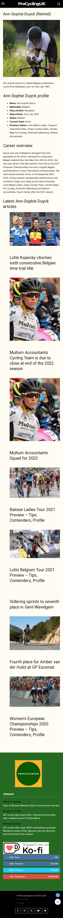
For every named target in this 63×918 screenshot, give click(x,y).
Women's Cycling (11, 801)
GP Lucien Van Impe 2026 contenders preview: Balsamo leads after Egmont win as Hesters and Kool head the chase (29, 831)
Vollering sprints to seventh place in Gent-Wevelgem (34, 604)
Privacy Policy (23, 899)
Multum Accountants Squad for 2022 (29, 455)
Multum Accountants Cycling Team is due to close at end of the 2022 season (32, 360)
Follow (54, 863)
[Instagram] (24, 910)
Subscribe (53, 876)
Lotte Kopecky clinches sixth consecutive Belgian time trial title (33, 263)
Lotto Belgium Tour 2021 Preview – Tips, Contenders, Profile (32, 575)
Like (56, 857)
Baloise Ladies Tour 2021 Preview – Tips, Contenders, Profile (32, 515)
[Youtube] (38, 910)
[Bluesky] (45, 910)
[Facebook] (17, 910)
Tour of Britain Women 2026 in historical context (31, 806)
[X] (31, 910)
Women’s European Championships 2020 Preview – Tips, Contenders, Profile (29, 726)
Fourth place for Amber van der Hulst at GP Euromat (35, 664)
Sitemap (20, 903)
